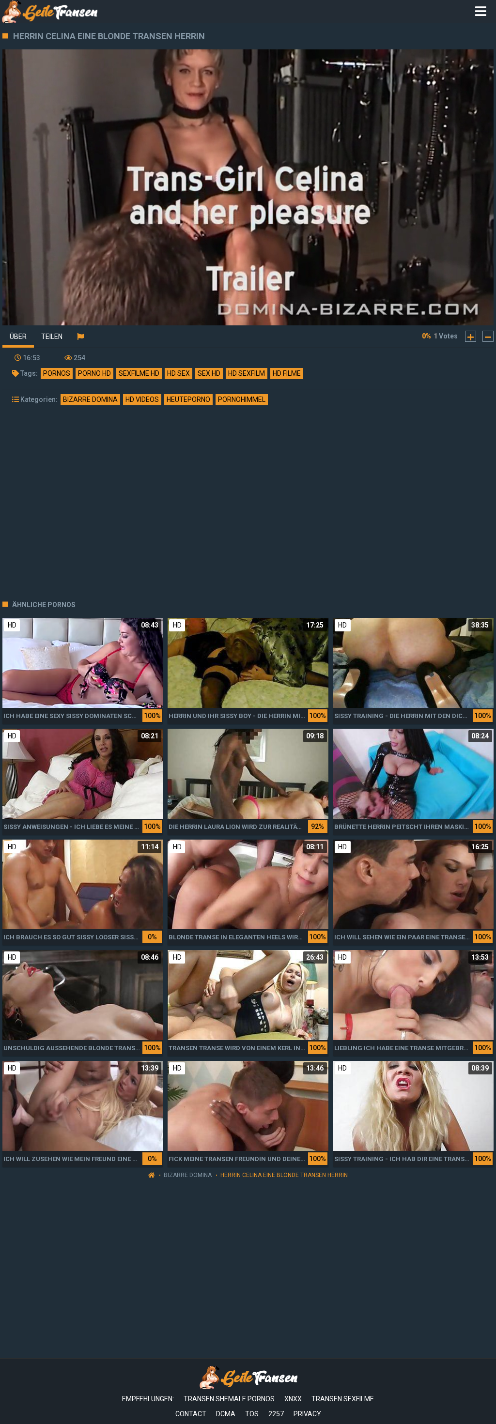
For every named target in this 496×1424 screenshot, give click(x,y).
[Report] (80, 336)
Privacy (307, 1414)
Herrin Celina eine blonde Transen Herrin (284, 1175)
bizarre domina (90, 399)
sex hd (209, 373)
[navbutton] (480, 11)
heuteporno (188, 399)
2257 (276, 1414)
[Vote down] (488, 336)
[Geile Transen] (49, 11)
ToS (252, 1414)
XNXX (293, 1399)
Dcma (225, 1414)
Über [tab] (18, 336)
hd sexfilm (246, 373)
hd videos (142, 399)
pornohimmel (241, 399)
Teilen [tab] (51, 336)
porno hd (94, 373)
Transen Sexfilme (342, 1399)
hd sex (178, 373)
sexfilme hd (139, 373)
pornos (56, 373)
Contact (190, 1414)
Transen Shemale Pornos (229, 1399)
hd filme (287, 373)
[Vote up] (470, 336)
